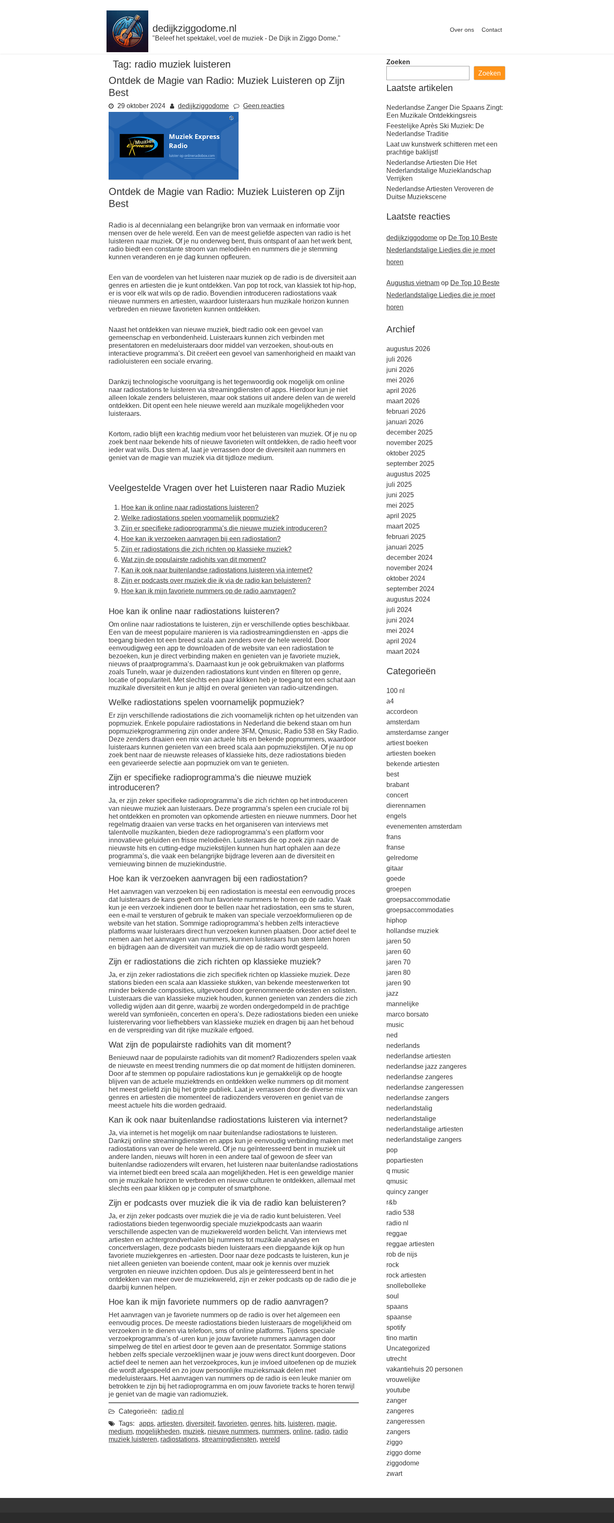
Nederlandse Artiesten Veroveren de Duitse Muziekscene (440, 193)
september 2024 (410, 589)
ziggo (394, 1442)
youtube (398, 1390)
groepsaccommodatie (418, 899)
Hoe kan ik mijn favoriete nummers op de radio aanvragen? (208, 591)
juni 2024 (400, 620)
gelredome (402, 858)
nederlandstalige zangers (424, 1140)
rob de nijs (401, 1254)
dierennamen (406, 806)
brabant (397, 785)
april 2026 (401, 391)
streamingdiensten (229, 1439)
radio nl (173, 1411)
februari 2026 (406, 411)
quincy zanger (407, 1192)
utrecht (396, 1359)
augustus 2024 (408, 599)
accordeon (402, 712)
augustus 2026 (408, 349)
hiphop (396, 920)
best (392, 774)
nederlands (403, 1046)
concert (397, 795)
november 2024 (409, 568)
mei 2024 (400, 631)
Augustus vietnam (412, 283)
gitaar (394, 868)
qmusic (397, 1181)
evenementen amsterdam (424, 826)
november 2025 (409, 443)
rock (392, 1265)
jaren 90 (398, 983)
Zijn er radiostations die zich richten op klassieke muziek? (206, 549)
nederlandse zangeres (419, 1077)
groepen (398, 889)
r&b (391, 1202)
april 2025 (401, 516)
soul (392, 1296)
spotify (396, 1327)
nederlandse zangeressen (425, 1087)
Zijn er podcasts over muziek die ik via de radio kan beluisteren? (216, 580)
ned (392, 1035)
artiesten (170, 1423)
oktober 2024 (405, 578)
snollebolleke (406, 1286)
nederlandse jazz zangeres (426, 1066)
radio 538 (400, 1213)
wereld (270, 1439)
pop (392, 1150)
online (302, 1431)
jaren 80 (398, 973)
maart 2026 (403, 401)
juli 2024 (399, 610)
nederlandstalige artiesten (424, 1129)
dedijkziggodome (203, 106)
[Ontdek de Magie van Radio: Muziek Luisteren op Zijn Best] (173, 177)
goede (395, 879)
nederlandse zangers (417, 1098)
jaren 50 (398, 941)
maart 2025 (403, 526)
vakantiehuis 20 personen (424, 1369)
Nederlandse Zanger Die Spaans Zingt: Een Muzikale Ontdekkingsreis (444, 111)
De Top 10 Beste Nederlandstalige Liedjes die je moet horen (441, 250)
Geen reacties (263, 106)
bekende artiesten (412, 764)
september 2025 (410, 464)
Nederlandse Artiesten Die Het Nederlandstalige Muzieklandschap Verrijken (438, 170)
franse (395, 847)
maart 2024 (403, 651)
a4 (390, 701)
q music (397, 1171)
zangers (398, 1432)
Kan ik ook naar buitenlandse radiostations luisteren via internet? (216, 570)
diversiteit (200, 1423)
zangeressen (405, 1421)
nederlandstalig (409, 1108)
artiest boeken (407, 743)
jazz (392, 993)
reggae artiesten (410, 1244)
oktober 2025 (405, 453)
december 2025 (409, 432)
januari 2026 (405, 422)
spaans (397, 1306)
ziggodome (402, 1463)
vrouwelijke (403, 1380)
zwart (394, 1473)
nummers (275, 1431)
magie (326, 1423)
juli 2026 (399, 359)
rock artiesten (406, 1275)
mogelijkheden (158, 1431)
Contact (492, 29)
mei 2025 (400, 505)
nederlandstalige (411, 1119)
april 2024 (401, 641)
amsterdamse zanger (417, 732)
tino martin (401, 1338)
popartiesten (404, 1160)
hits (279, 1423)
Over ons (462, 29)
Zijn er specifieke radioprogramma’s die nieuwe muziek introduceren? (224, 528)
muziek (193, 1431)
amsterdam (402, 722)
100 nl (395, 691)
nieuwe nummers (233, 1431)
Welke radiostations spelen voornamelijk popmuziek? (200, 518)
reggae (396, 1233)
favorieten (232, 1423)
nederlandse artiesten (418, 1056)
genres (260, 1423)
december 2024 (409, 558)
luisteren (300, 1423)
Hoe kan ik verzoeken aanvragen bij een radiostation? (201, 539)
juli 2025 (399, 484)
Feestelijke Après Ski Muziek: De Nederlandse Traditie (435, 130)
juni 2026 (400, 370)
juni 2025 (400, 495)
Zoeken (398, 62)
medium (120, 1431)
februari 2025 (406, 537)
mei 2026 (400, 380)
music (395, 1025)
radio (322, 1431)
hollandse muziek (412, 931)
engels (396, 816)
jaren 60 (398, 952)
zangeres (400, 1411)
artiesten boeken (411, 753)
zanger (396, 1400)
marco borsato (407, 1014)
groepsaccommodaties (420, 910)
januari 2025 (405, 547)
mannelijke (402, 1004)
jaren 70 (398, 962)
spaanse (399, 1317)
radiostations (179, 1439)
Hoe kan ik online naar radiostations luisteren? (190, 507)
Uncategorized (408, 1348)
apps (146, 1423)
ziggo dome (403, 1453)
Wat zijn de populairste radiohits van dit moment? (193, 560)
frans (393, 837)
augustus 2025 (408, 474)
